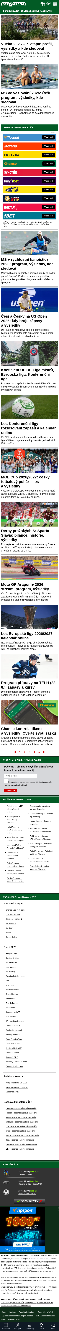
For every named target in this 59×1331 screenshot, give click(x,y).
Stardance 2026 (12, 1092)
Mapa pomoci (30, 1303)
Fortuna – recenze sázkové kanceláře (21, 1108)
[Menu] (55, 4)
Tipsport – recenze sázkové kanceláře (21, 1113)
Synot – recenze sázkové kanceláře (20, 1131)
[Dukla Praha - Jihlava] (9, 1192)
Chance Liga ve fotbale (15, 910)
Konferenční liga (12, 958)
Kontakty (12, 1312)
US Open (9, 928)
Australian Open (12, 990)
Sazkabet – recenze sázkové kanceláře (22, 1122)
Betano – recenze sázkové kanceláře (21, 1117)
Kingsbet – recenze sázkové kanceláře (21, 1144)
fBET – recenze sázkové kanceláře (20, 1149)
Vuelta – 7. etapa (25, 1174)
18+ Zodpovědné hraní (45, 1316)
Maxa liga (10, 985)
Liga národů (11, 967)
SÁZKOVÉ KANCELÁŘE (41, 11)
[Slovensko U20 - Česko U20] (9, 1182)
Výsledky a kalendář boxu (16, 1062)
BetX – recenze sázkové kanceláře (20, 1140)
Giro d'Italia (10, 1008)
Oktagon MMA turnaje (14, 1066)
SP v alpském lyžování (15, 1021)
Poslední (44, 751)
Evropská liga (11, 954)
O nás (4, 1312)
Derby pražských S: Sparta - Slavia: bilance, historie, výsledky (26, 535)
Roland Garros (12, 994)
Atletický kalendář (13, 1035)
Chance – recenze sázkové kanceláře (21, 1126)
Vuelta (8, 932)
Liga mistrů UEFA (13, 914)
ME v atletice (11, 923)
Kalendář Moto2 (12, 1053)
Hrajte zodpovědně (9, 1277)
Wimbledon (10, 999)
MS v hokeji (10, 972)
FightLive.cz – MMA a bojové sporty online (15, 809)
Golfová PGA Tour (13, 1044)
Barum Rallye (11, 937)
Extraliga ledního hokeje (16, 976)
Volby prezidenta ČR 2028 (16, 1083)
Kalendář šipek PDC (14, 1026)
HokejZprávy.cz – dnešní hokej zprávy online (15, 830)
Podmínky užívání (45, 1312)
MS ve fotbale (11, 963)
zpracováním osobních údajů (32, 782)
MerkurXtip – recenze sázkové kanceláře (22, 1135)
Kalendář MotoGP (13, 1012)
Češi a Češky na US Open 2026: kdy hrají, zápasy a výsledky (24, 320)
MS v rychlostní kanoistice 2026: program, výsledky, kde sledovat (27, 264)
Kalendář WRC (12, 1057)
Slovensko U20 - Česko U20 (30, 1184)
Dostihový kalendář (13, 1048)
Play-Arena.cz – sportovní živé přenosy (13, 856)
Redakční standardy (27, 1312)
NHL (7, 981)
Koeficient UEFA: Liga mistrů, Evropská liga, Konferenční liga (27, 374)
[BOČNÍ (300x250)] (22, 1251)
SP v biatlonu (11, 1017)
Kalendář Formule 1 (14, 919)
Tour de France (12, 1003)
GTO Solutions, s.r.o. (11, 1319)
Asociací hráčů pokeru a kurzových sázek (37, 1271)
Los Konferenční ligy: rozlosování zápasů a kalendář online (28, 428)
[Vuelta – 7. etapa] (9, 1173)
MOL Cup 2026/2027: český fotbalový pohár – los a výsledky (25, 481)
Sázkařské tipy (11, 1164)
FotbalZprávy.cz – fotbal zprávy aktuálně (14, 820)
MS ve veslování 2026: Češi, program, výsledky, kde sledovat (26, 97)
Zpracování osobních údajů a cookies (17, 1316)
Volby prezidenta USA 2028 (17, 1087)
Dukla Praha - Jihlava (27, 1194)
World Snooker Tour (14, 1039)
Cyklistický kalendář (14, 1030)
